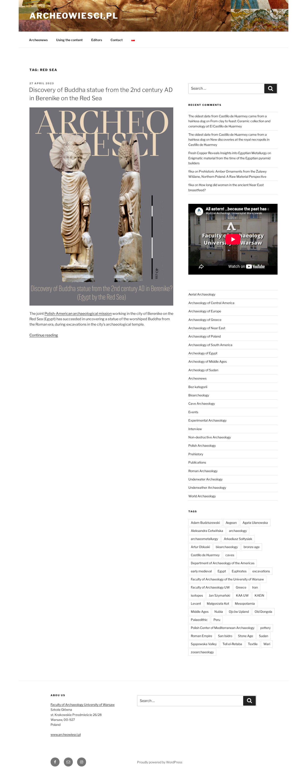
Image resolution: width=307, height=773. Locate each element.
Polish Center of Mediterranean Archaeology (222, 628)
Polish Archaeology (202, 445)
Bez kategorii (197, 387)
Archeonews (38, 40)
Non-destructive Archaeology (209, 437)
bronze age (252, 547)
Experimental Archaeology (207, 420)
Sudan (263, 636)
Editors (96, 40)
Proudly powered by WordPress (159, 762)
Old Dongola (263, 611)
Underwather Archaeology (207, 487)
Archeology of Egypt (202, 353)
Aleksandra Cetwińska (207, 531)
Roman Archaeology (203, 471)
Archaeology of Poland (204, 336)
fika (191, 171)
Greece (241, 587)
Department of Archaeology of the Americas (222, 563)
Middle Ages (200, 611)
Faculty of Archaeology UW (210, 587)
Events (193, 412)
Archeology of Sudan (203, 370)
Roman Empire (201, 636)
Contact (117, 40)
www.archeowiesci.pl (66, 734)
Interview (195, 429)
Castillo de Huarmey (205, 555)
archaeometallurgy (204, 539)
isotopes (197, 595)
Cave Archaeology (201, 403)
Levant (196, 603)
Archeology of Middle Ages (207, 361)
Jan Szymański (219, 595)
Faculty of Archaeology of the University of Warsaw (227, 579)
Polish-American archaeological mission (78, 313)
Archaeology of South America (210, 345)
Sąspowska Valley (204, 644)
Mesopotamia (245, 603)
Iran (255, 587)
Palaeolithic (199, 620)
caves (229, 555)
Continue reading (43, 335)
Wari (266, 644)
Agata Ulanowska (255, 522)
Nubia (218, 611)
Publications (197, 462)
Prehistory (195, 454)
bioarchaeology (227, 547)
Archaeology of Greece (204, 320)
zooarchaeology (202, 652)
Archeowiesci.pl (73, 16)
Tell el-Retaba (232, 644)
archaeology (238, 531)
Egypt (222, 571)
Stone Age (245, 636)
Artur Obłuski (200, 547)
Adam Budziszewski (205, 522)
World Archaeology (202, 496)
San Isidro (225, 636)
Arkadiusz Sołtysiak (238, 539)
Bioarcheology (198, 395)
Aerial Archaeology (201, 294)
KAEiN (259, 595)
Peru (217, 620)
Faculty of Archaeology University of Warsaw (83, 704)
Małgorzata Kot (218, 603)
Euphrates (239, 571)
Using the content (69, 40)
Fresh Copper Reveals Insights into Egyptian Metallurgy (227, 153)
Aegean (231, 522)
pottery (265, 628)
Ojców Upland (239, 611)
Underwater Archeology (205, 479)
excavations (261, 571)
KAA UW (242, 595)
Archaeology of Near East (206, 328)
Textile (253, 644)
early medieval (201, 571)
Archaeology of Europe (204, 311)
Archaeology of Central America (211, 303)
